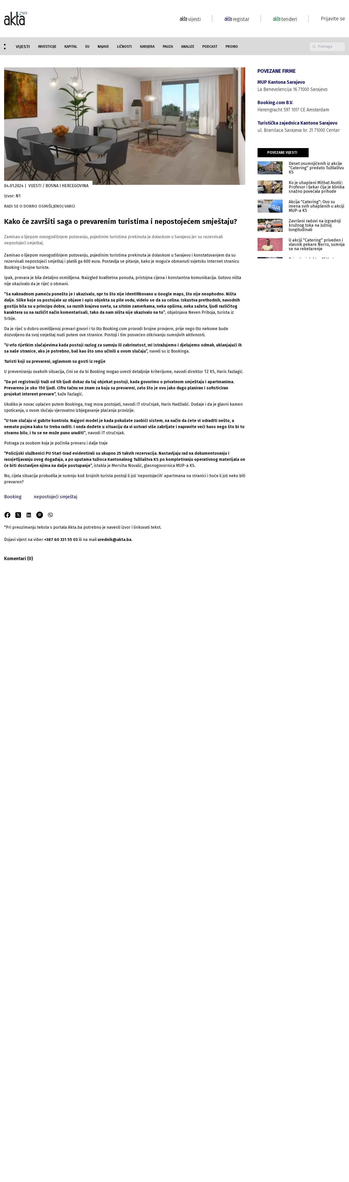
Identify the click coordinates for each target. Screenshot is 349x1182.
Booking (12, 497)
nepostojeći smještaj (55, 497)
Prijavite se (333, 19)
